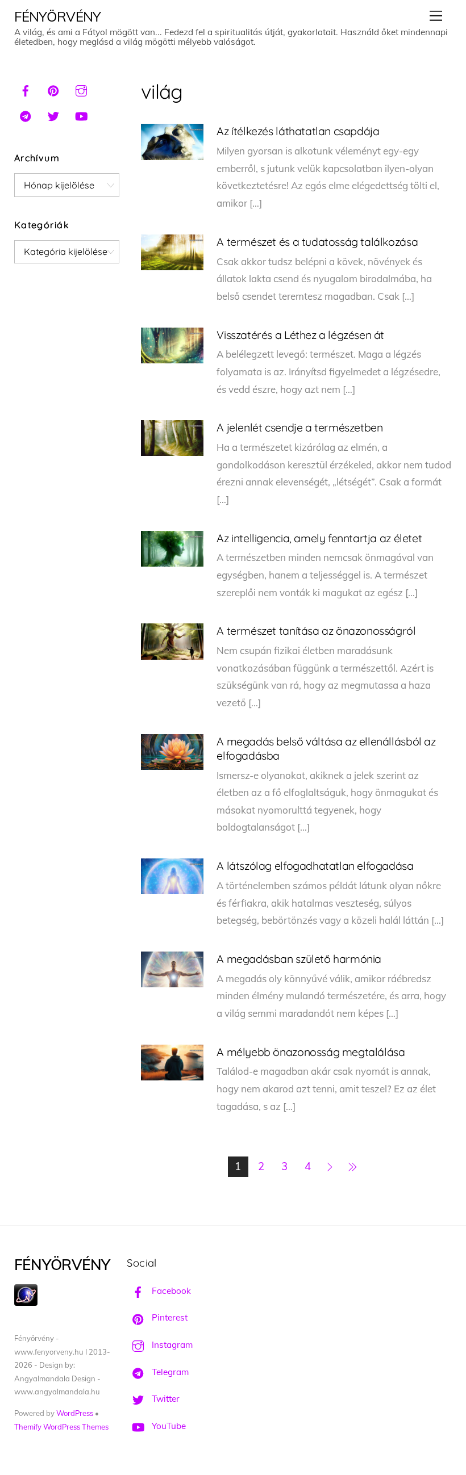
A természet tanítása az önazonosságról (316, 630)
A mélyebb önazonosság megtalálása (311, 1052)
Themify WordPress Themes (61, 1426)
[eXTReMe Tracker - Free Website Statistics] (26, 1302)
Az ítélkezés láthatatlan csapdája (298, 131)
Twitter (164, 1398)
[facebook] (25, 89)
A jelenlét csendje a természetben (299, 427)
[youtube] (81, 114)
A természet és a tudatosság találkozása (317, 241)
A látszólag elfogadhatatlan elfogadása (315, 865)
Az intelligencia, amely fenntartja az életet (319, 538)
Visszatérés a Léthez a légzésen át (300, 335)
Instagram (171, 1344)
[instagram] (81, 89)
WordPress (74, 1413)
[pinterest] (53, 89)
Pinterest (168, 1317)
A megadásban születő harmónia (299, 959)
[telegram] (25, 114)
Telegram (169, 1372)
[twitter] (53, 114)
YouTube (167, 1425)
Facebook (170, 1290)
